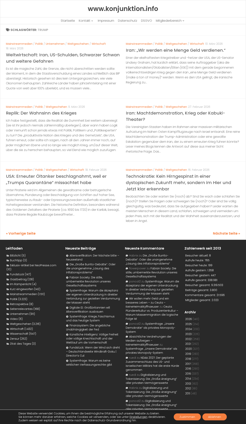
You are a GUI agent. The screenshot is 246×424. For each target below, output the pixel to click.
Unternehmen (55, 44)
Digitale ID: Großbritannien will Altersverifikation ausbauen (88, 310)
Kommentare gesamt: (201, 295)
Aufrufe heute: (195, 260)
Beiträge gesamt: (197, 290)
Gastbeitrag (18, 279)
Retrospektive (19, 304)
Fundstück (17, 274)
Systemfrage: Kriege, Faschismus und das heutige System (90, 318)
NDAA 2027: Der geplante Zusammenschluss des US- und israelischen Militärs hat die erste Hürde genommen (152, 364)
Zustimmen (187, 417)
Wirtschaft (99, 44)
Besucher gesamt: (198, 285)
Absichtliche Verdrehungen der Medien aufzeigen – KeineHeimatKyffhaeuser (148, 341)
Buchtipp (16, 260)
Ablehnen (214, 417)
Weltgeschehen (78, 44)
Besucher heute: (196, 265)
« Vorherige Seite (21, 233)
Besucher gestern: (198, 275)
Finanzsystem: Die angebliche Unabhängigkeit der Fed (88, 327)
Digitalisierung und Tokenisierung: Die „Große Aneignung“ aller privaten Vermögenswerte (151, 379)
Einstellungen (138, 417)
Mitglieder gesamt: (198, 300)
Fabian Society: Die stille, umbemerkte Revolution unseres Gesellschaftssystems (88, 281)
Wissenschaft (19, 334)
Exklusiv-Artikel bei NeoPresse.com (33, 265)
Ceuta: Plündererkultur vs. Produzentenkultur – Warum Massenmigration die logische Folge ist (152, 313)
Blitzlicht (15, 255)
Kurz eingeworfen (21, 289)
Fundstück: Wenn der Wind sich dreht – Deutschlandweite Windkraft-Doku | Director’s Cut (93, 352)
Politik (39, 44)
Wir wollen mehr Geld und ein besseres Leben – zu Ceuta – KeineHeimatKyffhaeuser (147, 303)
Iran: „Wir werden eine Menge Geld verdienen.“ (175, 50)
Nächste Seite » (226, 233)
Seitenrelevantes (21, 309)
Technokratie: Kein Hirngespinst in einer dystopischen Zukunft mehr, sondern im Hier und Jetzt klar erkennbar (178, 182)
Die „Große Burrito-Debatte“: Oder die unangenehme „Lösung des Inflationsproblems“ (91, 268)
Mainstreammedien (19, 44)
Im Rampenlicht (21, 284)
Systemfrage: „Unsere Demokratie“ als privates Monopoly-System (150, 328)
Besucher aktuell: (197, 255)
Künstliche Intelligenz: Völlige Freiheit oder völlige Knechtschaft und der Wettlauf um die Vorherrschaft (92, 338)
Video (14, 319)
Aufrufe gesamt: (196, 280)
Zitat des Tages (20, 344)
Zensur (14, 339)
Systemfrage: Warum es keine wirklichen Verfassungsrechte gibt (89, 363)
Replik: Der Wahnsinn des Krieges (41, 113)
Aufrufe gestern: (196, 270)
